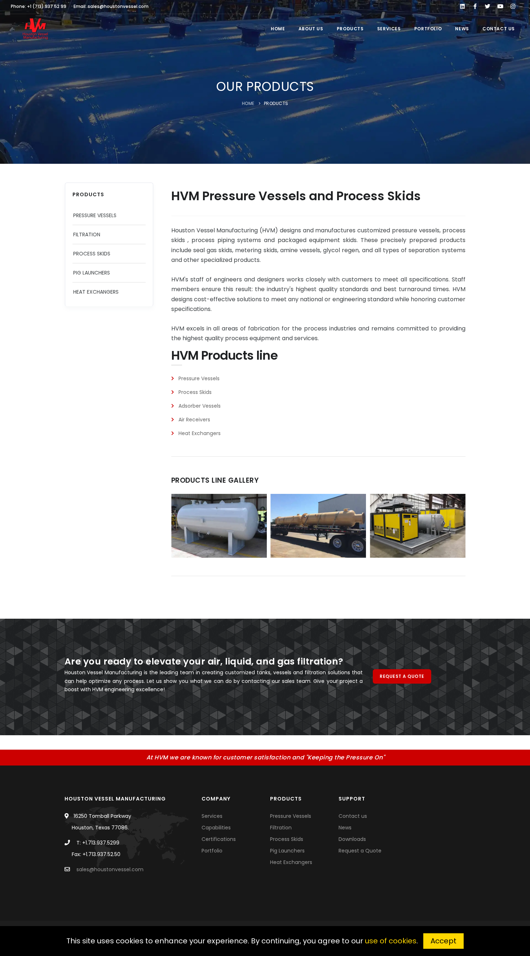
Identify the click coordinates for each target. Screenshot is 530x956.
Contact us (497, 29)
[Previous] (178, 525)
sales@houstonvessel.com (109, 869)
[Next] (458, 525)
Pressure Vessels (290, 816)
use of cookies (390, 941)
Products (349, 29)
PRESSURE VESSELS (94, 215)
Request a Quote (360, 850)
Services (388, 29)
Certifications (219, 839)
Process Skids (286, 839)
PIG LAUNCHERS (91, 272)
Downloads (352, 839)
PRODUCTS (276, 103)
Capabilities (216, 827)
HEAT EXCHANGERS (96, 291)
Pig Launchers (287, 850)
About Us (309, 29)
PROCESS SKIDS (91, 253)
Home (276, 29)
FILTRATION (86, 234)
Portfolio (427, 29)
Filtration (281, 827)
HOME (248, 103)
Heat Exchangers (291, 862)
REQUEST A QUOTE (402, 676)
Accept (443, 941)
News (460, 29)
